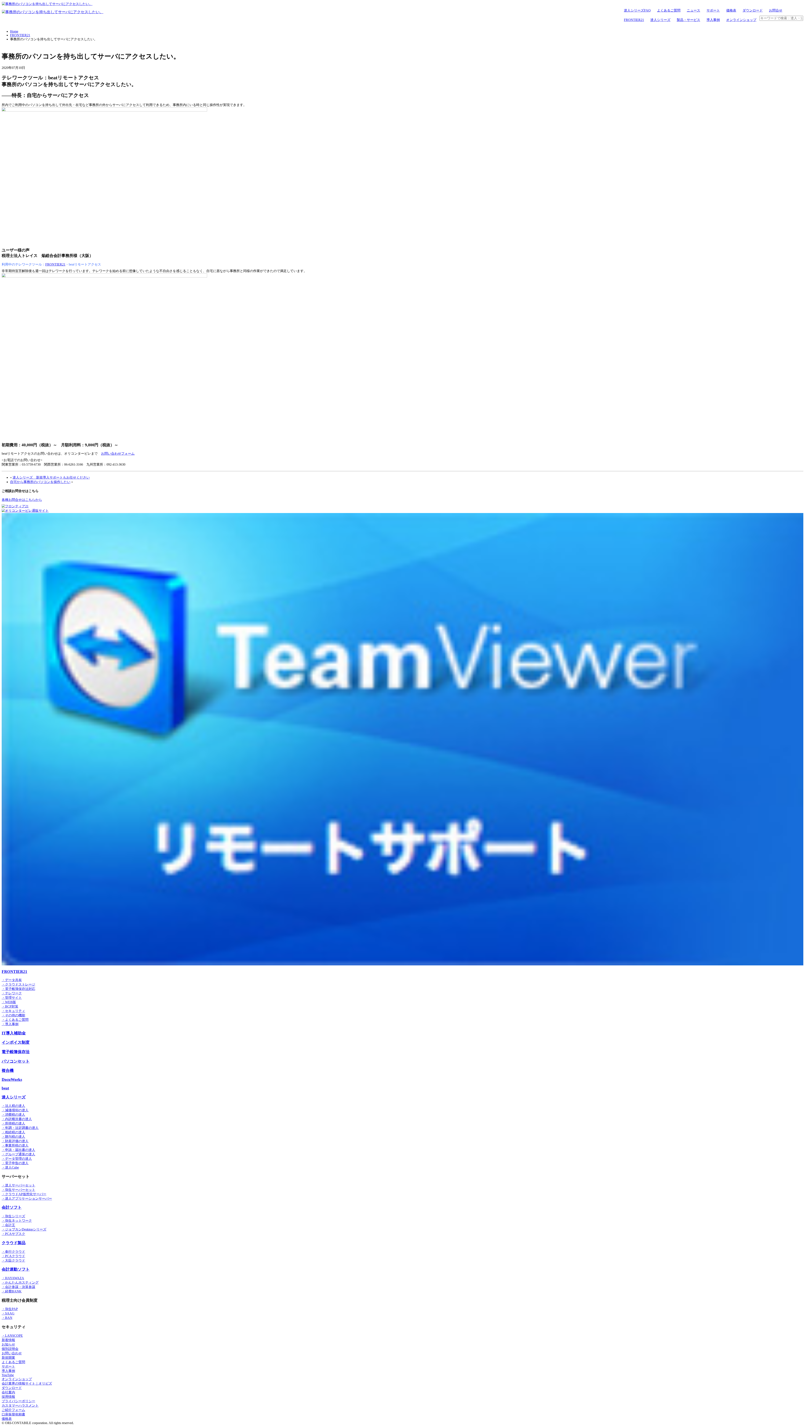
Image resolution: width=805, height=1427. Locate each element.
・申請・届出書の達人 (18, 1150)
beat (5, 1088)
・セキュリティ (13, 1011)
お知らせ (8, 1344)
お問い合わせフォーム (118, 453)
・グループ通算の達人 (18, 1154)
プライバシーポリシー (18, 1401)
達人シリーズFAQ (637, 10)
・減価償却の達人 (15, 1110)
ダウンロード (753, 10)
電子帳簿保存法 (16, 1052)
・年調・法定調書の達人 (20, 1128)
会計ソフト (12, 1207)
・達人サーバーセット (18, 1185)
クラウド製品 (14, 1243)
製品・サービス (688, 20)
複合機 (8, 1070)
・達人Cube (10, 1167)
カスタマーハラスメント (20, 1405)
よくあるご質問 (668, 10)
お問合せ (775, 10)
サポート (713, 10)
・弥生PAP (10, 1309)
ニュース (693, 10)
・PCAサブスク (13, 1234)
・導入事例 (10, 1024)
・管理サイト (12, 997)
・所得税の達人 (13, 1123)
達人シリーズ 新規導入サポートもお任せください (51, 477)
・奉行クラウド (13, 1251)
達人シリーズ (660, 20)
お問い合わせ (12, 1353)
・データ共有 (12, 980)
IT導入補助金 (14, 1033)
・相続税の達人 (13, 1132)
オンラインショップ (741, 20)
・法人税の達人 (13, 1106)
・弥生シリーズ (13, 1216)
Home (14, 31)
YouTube (8, 1375)
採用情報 (8, 1396)
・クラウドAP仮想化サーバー (24, 1194)
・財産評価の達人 (15, 1141)
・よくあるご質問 (15, 1019)
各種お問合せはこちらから (22, 499)
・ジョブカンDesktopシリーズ (24, 1229)
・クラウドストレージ (18, 984)
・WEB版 (9, 1002)
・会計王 (8, 1225)
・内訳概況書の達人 (17, 1119)
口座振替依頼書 (13, 1414)
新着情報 (8, 1340)
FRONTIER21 (634, 20)
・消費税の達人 (13, 1114)
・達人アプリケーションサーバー (27, 1198)
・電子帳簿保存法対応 (18, 989)
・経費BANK (12, 1291)
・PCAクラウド (13, 1256)
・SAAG (8, 1313)
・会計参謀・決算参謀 (18, 1287)
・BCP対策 (10, 1006)
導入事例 (713, 20)
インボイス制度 (16, 1042)
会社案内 (8, 1392)
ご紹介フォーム (13, 1410)
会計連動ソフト (16, 1269)
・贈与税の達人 (13, 1136)
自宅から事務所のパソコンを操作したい (40, 482)
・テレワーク (12, 993)
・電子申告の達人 (15, 1163)
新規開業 (8, 1357)
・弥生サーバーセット (18, 1189)
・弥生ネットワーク (17, 1220)
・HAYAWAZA (13, 1278)
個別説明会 (10, 1349)
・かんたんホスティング (20, 1282)
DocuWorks (12, 1079)
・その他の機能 (13, 1015)
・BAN (7, 1318)
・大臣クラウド (13, 1260)
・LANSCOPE (12, 1335)
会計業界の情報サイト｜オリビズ (27, 1383)
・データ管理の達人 (17, 1158)
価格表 (731, 10)
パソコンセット (16, 1061)
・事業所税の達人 (15, 1145)
